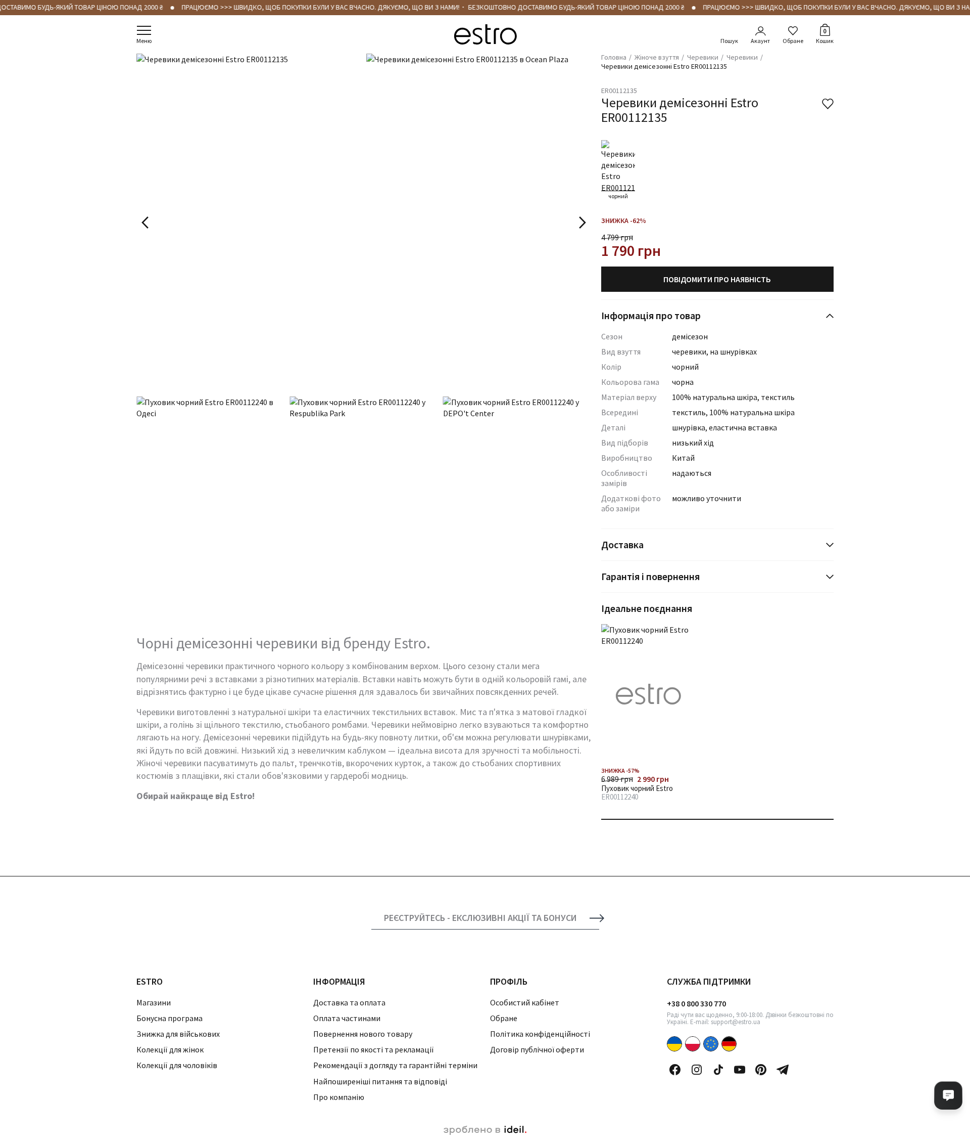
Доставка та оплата (349, 1002)
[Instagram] (696, 1069)
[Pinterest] (761, 1070)
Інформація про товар (651, 315)
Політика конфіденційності (540, 1034)
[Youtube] (740, 1070)
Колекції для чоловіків (176, 1065)
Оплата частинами (346, 1018)
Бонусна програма (169, 1018)
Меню (144, 41)
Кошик (825, 35)
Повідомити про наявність (717, 279)
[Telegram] (782, 1069)
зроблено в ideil (485, 1130)
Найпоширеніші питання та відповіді (380, 1081)
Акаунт (760, 41)
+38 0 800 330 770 (696, 1003)
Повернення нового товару (362, 1034)
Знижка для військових (178, 1034)
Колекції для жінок (170, 1049)
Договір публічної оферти (537, 1049)
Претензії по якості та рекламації (373, 1049)
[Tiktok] (718, 1070)
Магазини (153, 1002)
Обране (793, 41)
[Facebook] (675, 1070)
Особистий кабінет (524, 1002)
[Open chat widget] (948, 1095)
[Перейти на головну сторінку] (485, 34)
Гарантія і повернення (650, 576)
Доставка (622, 544)
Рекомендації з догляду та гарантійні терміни (395, 1065)
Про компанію (338, 1097)
